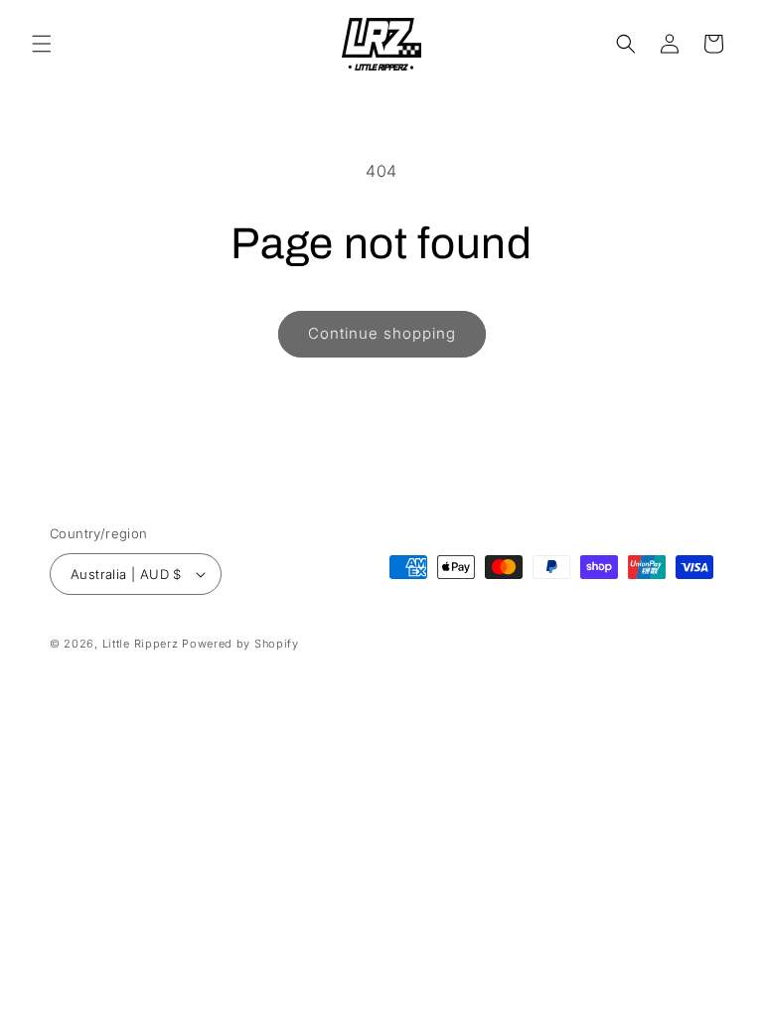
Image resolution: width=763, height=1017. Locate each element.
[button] (42, 44)
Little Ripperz (140, 644)
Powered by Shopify (240, 644)
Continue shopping (382, 333)
